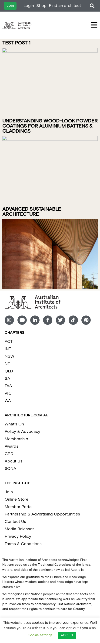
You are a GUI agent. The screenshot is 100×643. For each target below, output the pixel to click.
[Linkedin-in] (35, 320)
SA (7, 378)
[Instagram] (9, 320)
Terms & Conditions (23, 543)
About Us (13, 461)
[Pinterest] (86, 320)
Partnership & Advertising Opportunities (42, 514)
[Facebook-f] (47, 320)
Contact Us (15, 521)
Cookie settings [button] (40, 635)
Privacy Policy (18, 536)
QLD (9, 371)
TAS (8, 386)
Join (9, 492)
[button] (92, 6)
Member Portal (19, 506)
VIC (8, 393)
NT (7, 363)
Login (28, 5)
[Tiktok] (73, 320)
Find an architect (65, 5)
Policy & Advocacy (22, 431)
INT (8, 349)
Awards (11, 446)
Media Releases (19, 529)
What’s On (14, 424)
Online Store (16, 499)
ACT (9, 341)
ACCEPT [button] (67, 635)
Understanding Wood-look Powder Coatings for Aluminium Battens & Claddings (50, 126)
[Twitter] (60, 320)
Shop (41, 5)
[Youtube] (22, 320)
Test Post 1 (16, 43)
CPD (9, 453)
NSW (9, 356)
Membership (16, 439)
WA (8, 400)
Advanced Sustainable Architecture (31, 212)
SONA (10, 468)
